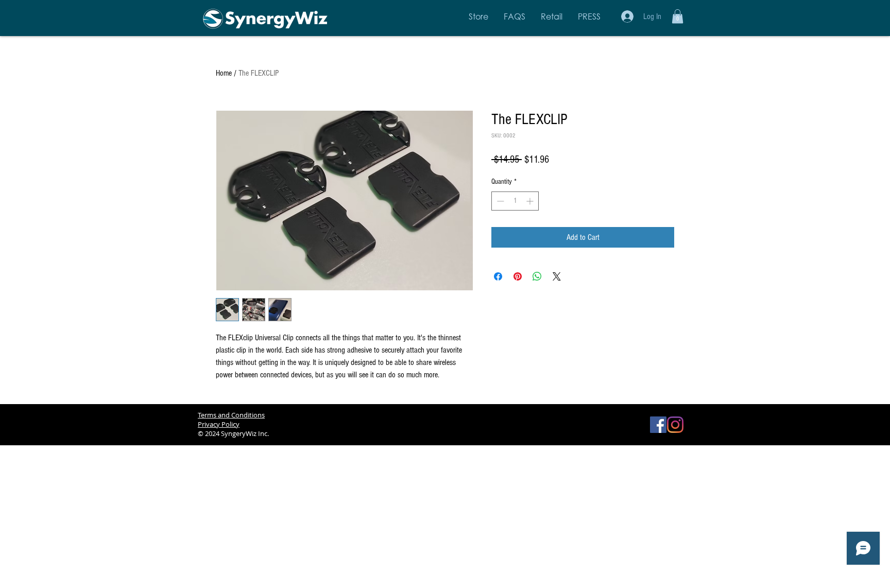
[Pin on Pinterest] (517, 276)
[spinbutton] (515, 201)
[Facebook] (658, 424)
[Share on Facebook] (498, 276)
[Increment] (530, 201)
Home (224, 73)
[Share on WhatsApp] (537, 276)
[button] (677, 16)
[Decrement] (499, 201)
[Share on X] (557, 276)
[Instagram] (675, 424)
